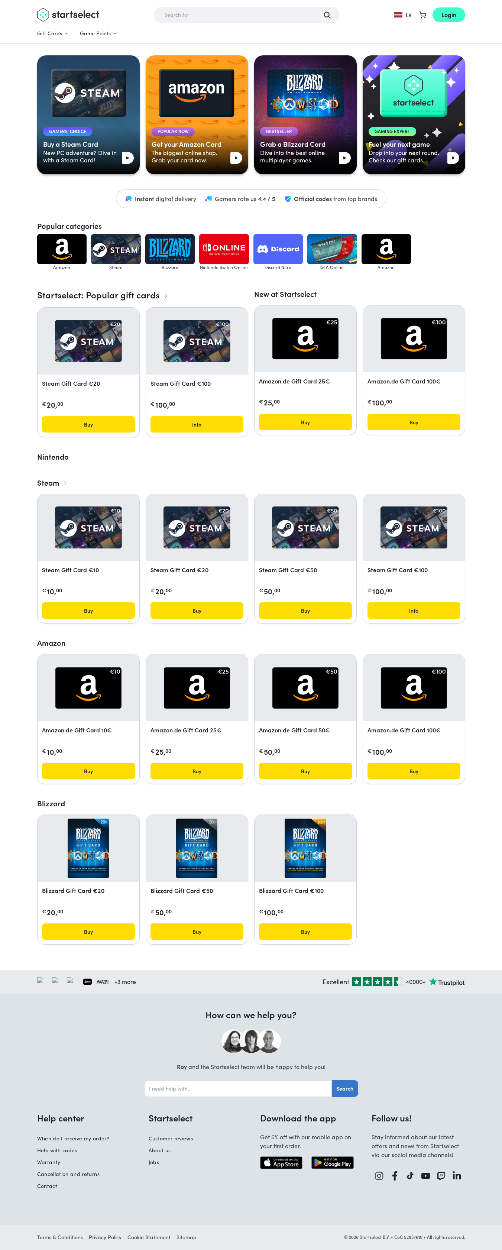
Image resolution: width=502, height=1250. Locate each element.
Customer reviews (171, 1138)
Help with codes (57, 1150)
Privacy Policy (105, 1237)
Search (344, 1088)
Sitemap (186, 1237)
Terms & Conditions (60, 1237)
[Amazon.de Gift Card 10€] (88, 688)
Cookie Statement (149, 1237)
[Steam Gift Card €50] (305, 527)
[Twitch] (441, 1175)
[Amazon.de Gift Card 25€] (305, 339)
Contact (47, 1185)
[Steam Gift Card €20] (88, 341)
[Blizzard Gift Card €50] (196, 848)
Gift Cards (49, 33)
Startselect (170, 1118)
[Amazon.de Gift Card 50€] (305, 688)
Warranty (49, 1162)
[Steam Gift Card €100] (196, 341)
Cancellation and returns (68, 1174)
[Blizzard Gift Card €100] (305, 848)
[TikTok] (410, 1175)
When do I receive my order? (73, 1138)
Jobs (154, 1162)
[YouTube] (426, 1175)
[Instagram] (379, 1175)
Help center (60, 1118)
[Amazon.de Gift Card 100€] (413, 339)
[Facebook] (395, 1175)
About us (160, 1150)
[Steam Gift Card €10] (88, 527)
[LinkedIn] (457, 1175)
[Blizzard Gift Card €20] (88, 848)
